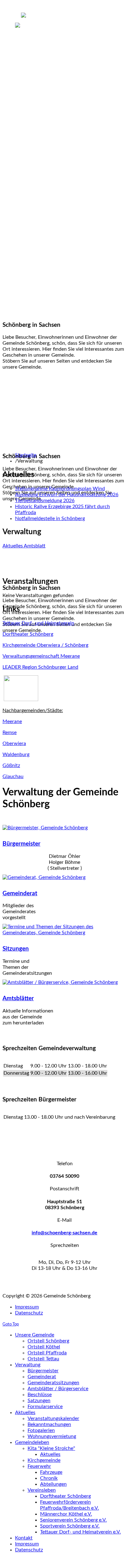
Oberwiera (14, 743)
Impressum (27, 1306)
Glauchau (13, 776)
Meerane (12, 721)
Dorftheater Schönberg (28, 634)
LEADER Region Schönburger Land (40, 667)
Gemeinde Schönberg (26, 30)
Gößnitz (11, 765)
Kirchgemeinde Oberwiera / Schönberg (45, 645)
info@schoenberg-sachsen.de (64, 1232)
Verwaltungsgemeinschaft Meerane (41, 656)
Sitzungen (16, 949)
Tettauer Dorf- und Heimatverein (38, 623)
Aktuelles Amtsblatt (24, 545)
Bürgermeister (21, 844)
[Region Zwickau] (21, 699)
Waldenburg (16, 754)
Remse (10, 732)
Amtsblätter (18, 998)
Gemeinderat (20, 894)
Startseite (25, 455)
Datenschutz (29, 1312)
